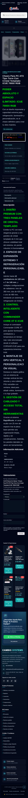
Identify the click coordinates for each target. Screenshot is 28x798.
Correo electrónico (8, 520)
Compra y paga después (9, 744)
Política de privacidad (9, 747)
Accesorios (8, 32)
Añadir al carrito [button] (19, 566)
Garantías (23, 791)
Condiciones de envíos (9, 749)
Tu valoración (6, 499)
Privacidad (5, 791)
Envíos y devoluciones (9, 723)
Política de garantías (8, 726)
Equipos (5, 693)
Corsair (7, 181)
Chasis (22, 32)
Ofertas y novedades (8, 690)
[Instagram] (7, 680)
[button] (14, 28)
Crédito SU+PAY (7, 738)
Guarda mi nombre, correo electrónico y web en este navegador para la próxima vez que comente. (13, 529)
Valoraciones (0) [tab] (9, 201)
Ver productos (14, 641)
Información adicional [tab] (10, 198)
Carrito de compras (8, 717)
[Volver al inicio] (24, 787)
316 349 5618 (9, 665)
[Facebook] (3, 680)
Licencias (5, 696)
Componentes (15, 32)
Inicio (2, 32)
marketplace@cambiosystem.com (15, 669)
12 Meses (18, 179)
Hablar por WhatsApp (15, 636)
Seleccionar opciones (8, 570)
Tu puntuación (6, 494)
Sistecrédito (6, 741)
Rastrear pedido (7, 720)
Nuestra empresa (7, 705)
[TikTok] (11, 680)
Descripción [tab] (8, 195)
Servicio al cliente (8, 729)
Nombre (5, 514)
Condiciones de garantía (9, 753)
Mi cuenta (6, 714)
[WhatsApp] (15, 680)
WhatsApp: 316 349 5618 (22, 3)
